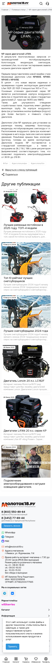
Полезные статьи (19, 10)
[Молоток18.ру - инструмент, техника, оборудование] (18, 3)
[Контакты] (47, 3)
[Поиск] (41, 3)
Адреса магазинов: (14, 550)
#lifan (5, 163)
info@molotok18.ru (14, 546)
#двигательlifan (37, 163)
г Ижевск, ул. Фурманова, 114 (19, 553)
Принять (12, 646)
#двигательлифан (19, 163)
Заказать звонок (12, 525)
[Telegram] (4, 593)
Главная (4, 10)
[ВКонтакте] (12, 593)
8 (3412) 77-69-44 (13, 518)
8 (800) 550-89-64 (13, 511)
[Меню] (3, 3)
